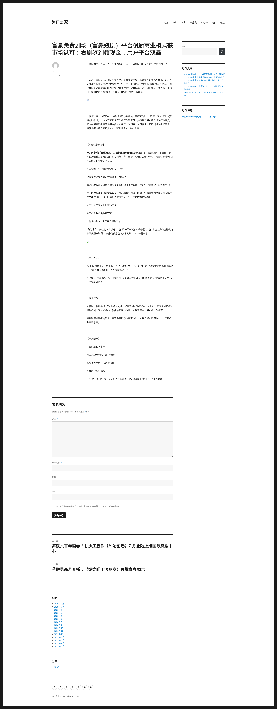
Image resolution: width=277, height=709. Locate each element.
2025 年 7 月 (59, 643)
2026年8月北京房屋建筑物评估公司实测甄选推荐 (204, 77)
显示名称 (57, 462)
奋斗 (175, 22)
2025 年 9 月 (59, 637)
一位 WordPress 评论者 (191, 116)
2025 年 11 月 (59, 631)
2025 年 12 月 (59, 628)
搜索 (184, 46)
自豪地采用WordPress (70, 696)
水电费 (204, 22)
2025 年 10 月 (59, 634)
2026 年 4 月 (59, 616)
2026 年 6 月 (59, 610)
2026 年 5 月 (59, 613)
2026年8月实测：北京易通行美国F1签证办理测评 (204, 74)
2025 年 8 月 (59, 640)
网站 (54, 491)
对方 (183, 22)
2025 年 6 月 (59, 646)
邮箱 (55, 477)
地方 (166, 22)
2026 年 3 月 (59, 619)
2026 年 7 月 (59, 606)
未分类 (193, 22)
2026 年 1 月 (59, 625)
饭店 (222, 22)
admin (54, 71)
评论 (55, 418)
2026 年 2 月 (59, 622)
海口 (214, 22)
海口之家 (60, 22)
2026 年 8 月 (59, 603)
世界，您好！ (213, 116)
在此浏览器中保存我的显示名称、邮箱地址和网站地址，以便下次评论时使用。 (88, 506)
